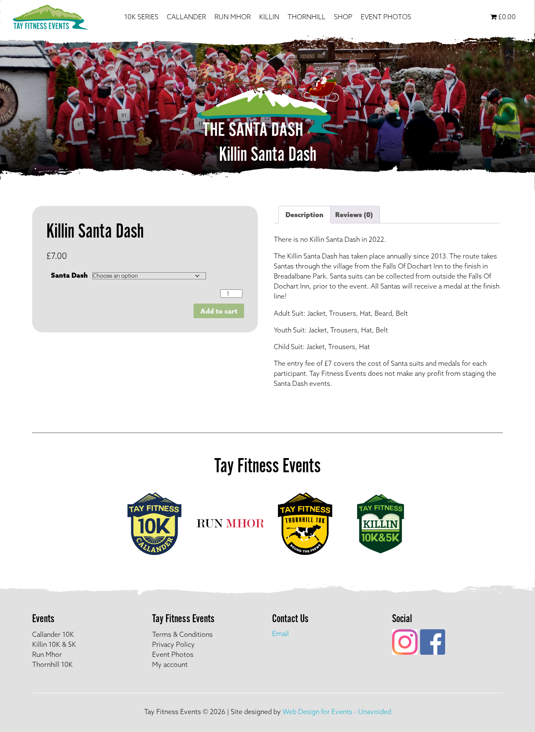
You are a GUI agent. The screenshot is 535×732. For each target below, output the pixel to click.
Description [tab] (304, 214)
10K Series (141, 17)
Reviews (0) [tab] (354, 214)
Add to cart (218, 311)
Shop (343, 17)
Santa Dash (69, 275)
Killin (269, 17)
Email (280, 633)
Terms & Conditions (182, 634)
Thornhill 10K (52, 664)
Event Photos (386, 17)
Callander (186, 17)
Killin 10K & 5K (54, 644)
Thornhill (307, 17)
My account (170, 664)
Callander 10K (53, 634)
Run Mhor (232, 17)
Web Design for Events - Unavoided (337, 711)
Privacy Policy (173, 644)
